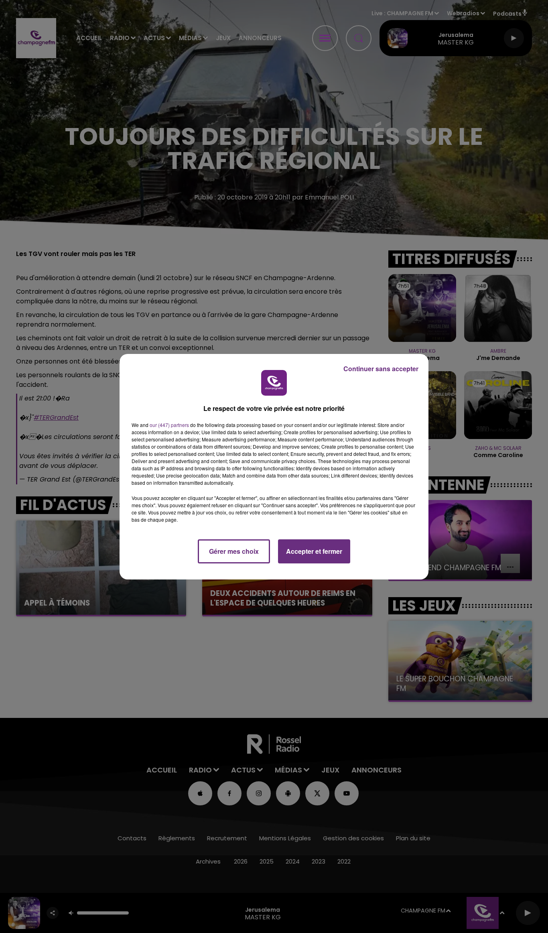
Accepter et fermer (314, 551)
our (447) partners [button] (169, 424)
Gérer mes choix (234, 551)
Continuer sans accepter (380, 368)
